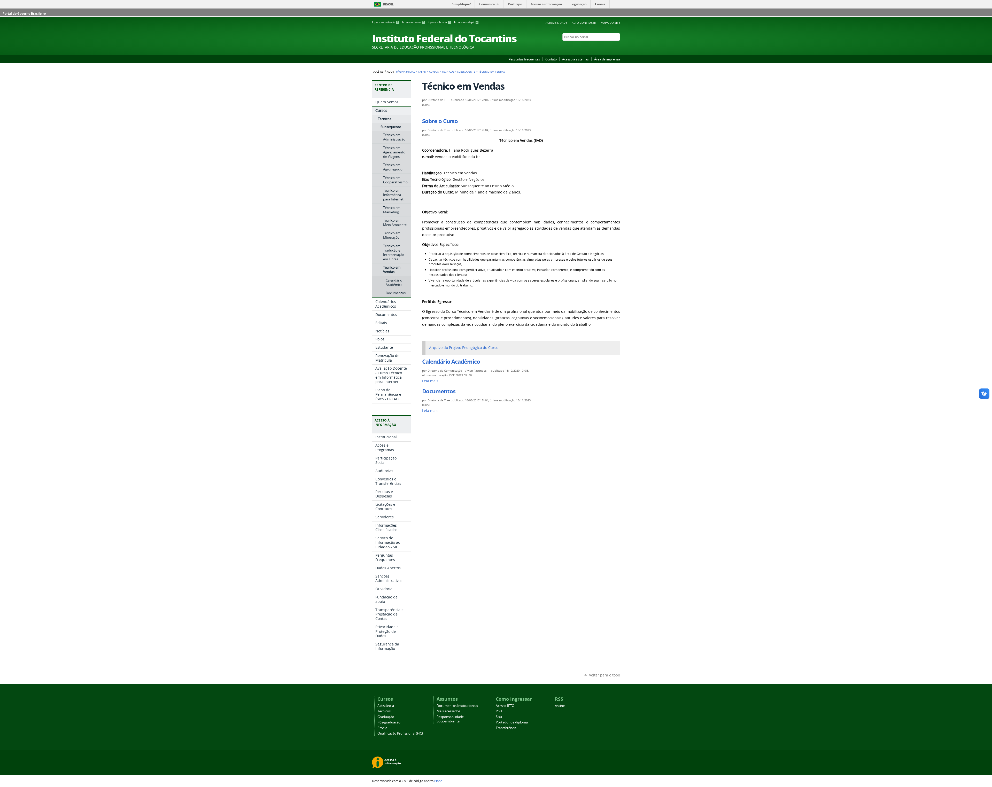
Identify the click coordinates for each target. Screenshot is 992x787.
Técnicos (448, 71)
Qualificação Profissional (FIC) (400, 733)
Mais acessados (448, 711)
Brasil (388, 4)
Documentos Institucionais (457, 706)
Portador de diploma (512, 722)
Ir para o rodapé (466, 22)
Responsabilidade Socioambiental (450, 719)
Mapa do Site (610, 23)
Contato (551, 59)
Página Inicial (405, 71)
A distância (385, 706)
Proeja (382, 728)
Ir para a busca (439, 22)
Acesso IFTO (505, 706)
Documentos (438, 391)
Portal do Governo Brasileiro (24, 13)
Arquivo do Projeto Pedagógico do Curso (463, 347)
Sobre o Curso (440, 121)
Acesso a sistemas (575, 59)
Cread (422, 71)
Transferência (506, 728)
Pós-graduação (388, 722)
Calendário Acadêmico (451, 361)
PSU (499, 711)
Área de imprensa (607, 59)
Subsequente (466, 71)
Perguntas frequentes (524, 59)
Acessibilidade (556, 23)
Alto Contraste (584, 23)
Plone (438, 781)
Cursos (434, 71)
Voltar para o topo (604, 675)
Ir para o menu (413, 22)
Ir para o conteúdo (385, 22)
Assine (560, 706)
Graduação (385, 717)
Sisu (499, 717)
